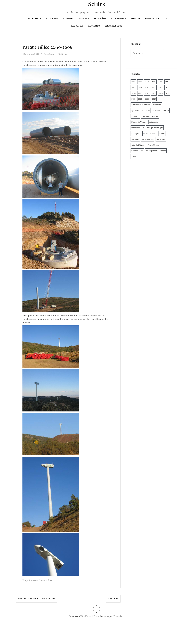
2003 (140, 81)
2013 (167, 87)
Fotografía (152, 18)
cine (148, 110)
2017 (154, 93)
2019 (167, 93)
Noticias (83, 18)
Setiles (96, 3)
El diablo (135, 116)
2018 (160, 93)
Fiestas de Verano (139, 122)
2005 (154, 81)
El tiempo (94, 25)
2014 (133, 93)
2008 (133, 87)
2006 (160, 81)
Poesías (135, 18)
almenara (157, 104)
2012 (160, 87)
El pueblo (52, 18)
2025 (154, 99)
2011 (154, 87)
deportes (156, 110)
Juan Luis (49, 53)
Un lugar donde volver (156, 150)
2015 (140, 93)
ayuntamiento (137, 110)
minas (162, 133)
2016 (147, 93)
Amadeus (104, 616)
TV (165, 18)
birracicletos (113, 25)
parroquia (160, 139)
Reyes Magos (153, 145)
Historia (68, 18)
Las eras (113, 598)
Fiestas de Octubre (150, 116)
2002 (133, 81)
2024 (147, 99)
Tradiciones (33, 18)
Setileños (100, 18)
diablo (166, 110)
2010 (147, 87)
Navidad (135, 139)
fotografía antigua (155, 127)
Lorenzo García (150, 133)
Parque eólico (46, 580)
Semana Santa (137, 150)
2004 (147, 81)
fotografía (153, 122)
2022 (133, 99)
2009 (140, 87)
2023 (140, 99)
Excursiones (118, 18)
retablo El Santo (138, 145)
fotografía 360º (137, 127)
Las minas (77, 25)
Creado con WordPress (80, 616)
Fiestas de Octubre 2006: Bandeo (36, 598)
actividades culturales (140, 104)
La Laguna (135, 133)
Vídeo (133, 156)
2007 (167, 81)
